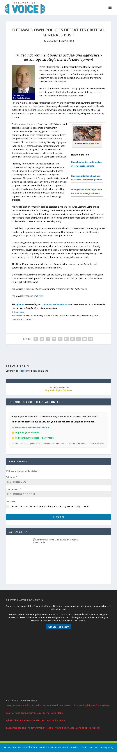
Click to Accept (89, 747)
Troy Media (19, 312)
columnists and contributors (55, 304)
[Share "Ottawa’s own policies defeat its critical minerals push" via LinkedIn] (66, 339)
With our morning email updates (21, 471)
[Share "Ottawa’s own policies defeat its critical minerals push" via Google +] (48, 339)
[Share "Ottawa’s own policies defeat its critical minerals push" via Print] (91, 339)
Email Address (13, 489)
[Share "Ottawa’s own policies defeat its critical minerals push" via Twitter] (42, 339)
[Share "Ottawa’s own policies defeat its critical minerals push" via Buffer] (72, 339)
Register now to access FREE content (34, 437)
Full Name (11, 477)
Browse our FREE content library (32, 427)
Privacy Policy (107, 747)
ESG (53, 124)
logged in (23, 370)
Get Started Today (58, 626)
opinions (20, 304)
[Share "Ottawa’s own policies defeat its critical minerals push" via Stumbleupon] (78, 339)
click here (38, 295)
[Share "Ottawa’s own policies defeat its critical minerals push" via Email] (85, 339)
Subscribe (58, 517)
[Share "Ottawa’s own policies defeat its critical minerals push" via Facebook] (36, 339)
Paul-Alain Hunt (91, 144)
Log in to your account (27, 432)
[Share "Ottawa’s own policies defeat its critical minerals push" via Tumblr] (54, 339)
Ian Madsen (52, 40)
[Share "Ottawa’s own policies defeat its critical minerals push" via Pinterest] (60, 339)
